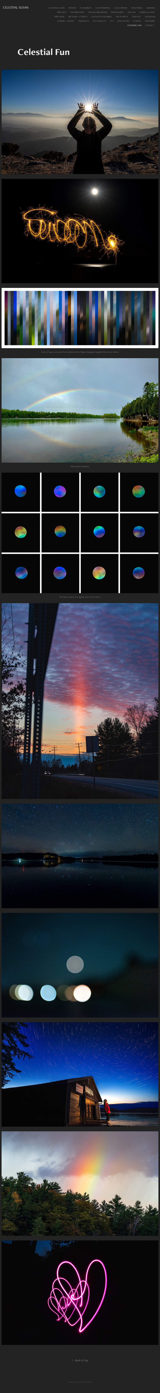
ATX (111, 21)
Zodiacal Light (147, 12)
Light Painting (102, 7)
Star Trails (136, 7)
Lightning (150, 21)
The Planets (122, 16)
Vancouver (123, 21)
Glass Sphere (120, 7)
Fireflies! (61, 12)
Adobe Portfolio (85, 1382)
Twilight (136, 16)
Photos (72, 7)
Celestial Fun (134, 25)
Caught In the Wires (101, 16)
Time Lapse (59, 16)
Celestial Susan (15, 7)
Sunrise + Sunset (65, 21)
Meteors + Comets (77, 16)
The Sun (132, 12)
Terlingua (83, 21)
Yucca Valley (99, 21)
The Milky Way (77, 12)
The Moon (150, 16)
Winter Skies (117, 12)
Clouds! (137, 21)
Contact (150, 25)
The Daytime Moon (97, 12)
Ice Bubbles (86, 7)
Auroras (150, 7)
